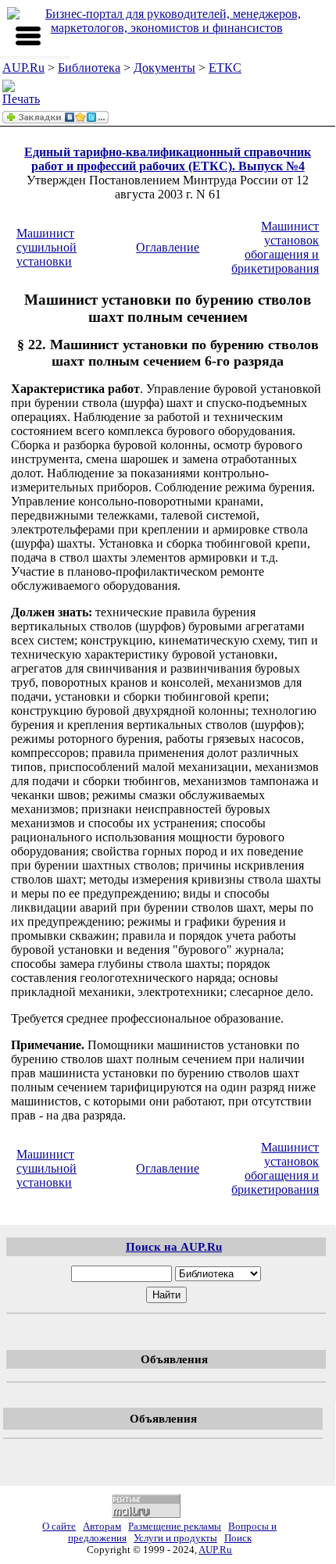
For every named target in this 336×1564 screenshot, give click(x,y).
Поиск (238, 1538)
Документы (164, 67)
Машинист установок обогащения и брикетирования (275, 247)
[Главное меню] (28, 35)
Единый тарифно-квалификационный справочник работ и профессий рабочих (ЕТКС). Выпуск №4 (167, 159)
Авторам (102, 1526)
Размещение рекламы (174, 1526)
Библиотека (89, 67)
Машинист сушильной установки (46, 247)
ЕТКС (225, 67)
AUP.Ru (23, 67)
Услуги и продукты (175, 1538)
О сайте (59, 1526)
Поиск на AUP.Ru (174, 1246)
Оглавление (167, 247)
